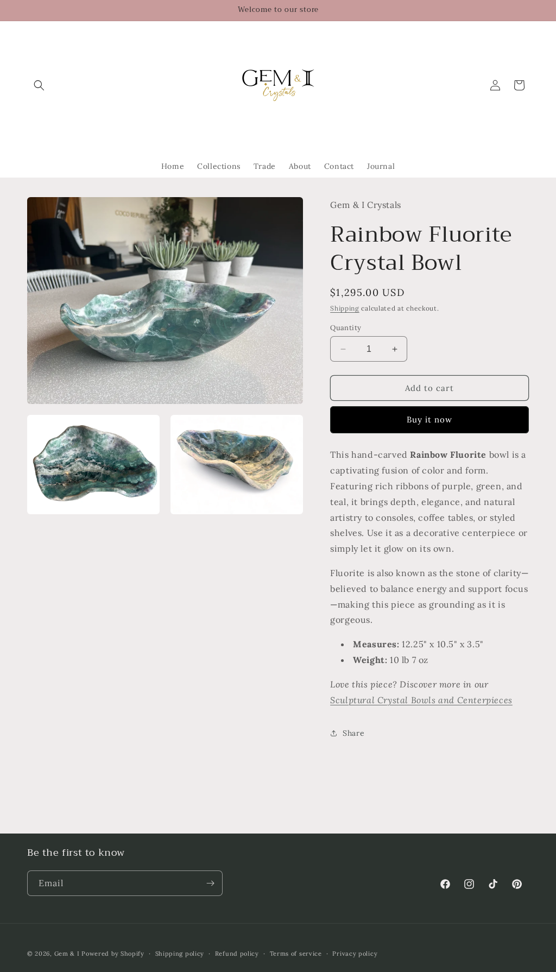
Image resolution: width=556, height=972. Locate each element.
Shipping (344, 308)
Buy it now (429, 419)
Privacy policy (354, 953)
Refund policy (237, 953)
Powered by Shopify (112, 953)
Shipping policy (180, 953)
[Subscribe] (210, 883)
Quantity (345, 327)
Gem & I (67, 953)
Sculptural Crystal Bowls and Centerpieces (421, 700)
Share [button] (353, 733)
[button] (39, 85)
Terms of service (296, 953)
